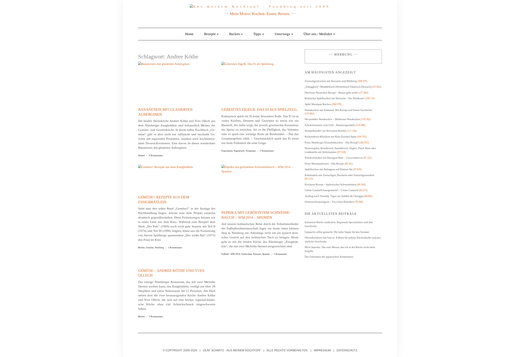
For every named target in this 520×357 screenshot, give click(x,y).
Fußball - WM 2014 (230, 254)
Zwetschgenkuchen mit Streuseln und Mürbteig (331, 81)
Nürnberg (159, 247)
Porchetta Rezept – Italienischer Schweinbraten (330, 184)
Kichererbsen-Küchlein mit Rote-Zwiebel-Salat (330, 136)
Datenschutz (347, 350)
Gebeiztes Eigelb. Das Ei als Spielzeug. (259, 110)
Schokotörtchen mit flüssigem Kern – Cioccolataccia (334, 157)
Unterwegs (283, 34)
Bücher (141, 247)
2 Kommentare (267, 150)
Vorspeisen (251, 150)
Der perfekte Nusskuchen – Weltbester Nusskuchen (332, 119)
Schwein (257, 254)
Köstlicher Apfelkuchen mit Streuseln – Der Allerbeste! (335, 98)
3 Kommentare (156, 316)
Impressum (322, 350)
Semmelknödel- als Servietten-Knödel (325, 130)
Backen (235, 34)
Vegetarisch (239, 150)
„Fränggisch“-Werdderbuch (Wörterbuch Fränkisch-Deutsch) (338, 86)
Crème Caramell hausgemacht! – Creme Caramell (332, 190)
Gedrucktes (246, 254)
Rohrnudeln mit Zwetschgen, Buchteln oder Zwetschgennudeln (339, 175)
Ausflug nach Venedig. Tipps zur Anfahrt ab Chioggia (334, 196)
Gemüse (150, 247)
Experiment (226, 150)
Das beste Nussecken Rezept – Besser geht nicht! (331, 92)
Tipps (257, 34)
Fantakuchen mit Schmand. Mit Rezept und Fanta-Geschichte (338, 110)
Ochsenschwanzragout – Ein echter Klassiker (329, 201)
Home (189, 34)
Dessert (141, 155)
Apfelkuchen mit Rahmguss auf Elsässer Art (328, 169)
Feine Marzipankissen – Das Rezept (324, 163)
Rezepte (210, 34)
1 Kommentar (280, 254)
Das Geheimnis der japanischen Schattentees (329, 256)
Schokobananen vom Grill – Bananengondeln (330, 125)
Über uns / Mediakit (318, 34)
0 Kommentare (156, 155)
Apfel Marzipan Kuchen (318, 104)
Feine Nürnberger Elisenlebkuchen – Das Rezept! (332, 142)
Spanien (266, 254)
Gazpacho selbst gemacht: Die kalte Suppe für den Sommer (337, 231)
